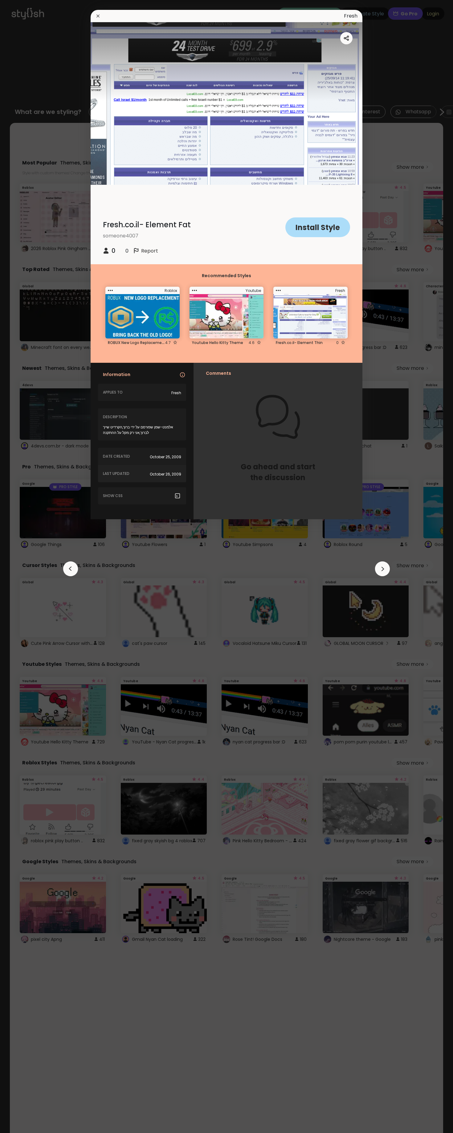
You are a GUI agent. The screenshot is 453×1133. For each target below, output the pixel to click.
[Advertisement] (24, 566)
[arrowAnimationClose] (70, 569)
